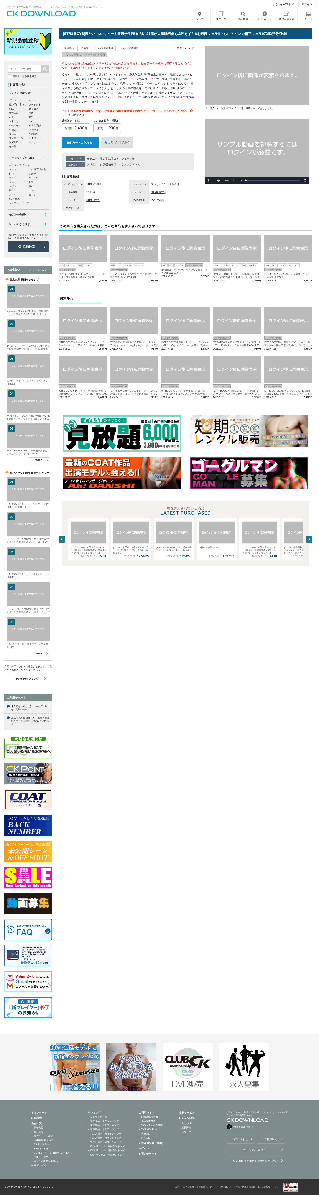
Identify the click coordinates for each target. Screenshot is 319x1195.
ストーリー (15, 121)
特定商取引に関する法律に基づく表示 (255, 1160)
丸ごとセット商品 (43, 1136)
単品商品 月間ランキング (104, 1125)
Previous (62, 539)
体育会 (32, 173)
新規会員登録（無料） (152, 1143)
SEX (11, 108)
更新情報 (186, 1127)
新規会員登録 (286, 19)
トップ (200, 19)
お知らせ (186, 1131)
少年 (11, 182)
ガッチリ (14, 178)
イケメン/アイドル (129, 164)
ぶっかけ (33, 129)
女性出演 (14, 112)
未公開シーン (16, 138)
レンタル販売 (187, 1117)
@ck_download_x (243, 1126)
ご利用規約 (270, 1139)
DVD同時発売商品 (43, 1140)
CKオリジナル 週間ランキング (107, 1146)
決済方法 (146, 1133)
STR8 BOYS (158, 192)
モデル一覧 (40, 1165)
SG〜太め (14, 199)
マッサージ (35, 142)
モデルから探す (18, 214)
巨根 (11, 173)
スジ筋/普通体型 (106, 164)
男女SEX (33, 108)
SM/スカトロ (16, 125)
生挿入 (12, 129)
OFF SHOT (35, 138)
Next (309, 539)
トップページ (39, 1112)
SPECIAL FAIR (41, 1148)
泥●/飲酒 (13, 142)
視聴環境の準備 (149, 1116)
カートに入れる (82, 142)
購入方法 (146, 1137)
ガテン (32, 194)
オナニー (92, 158)
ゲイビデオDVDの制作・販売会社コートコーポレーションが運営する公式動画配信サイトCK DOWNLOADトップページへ (41, 13)
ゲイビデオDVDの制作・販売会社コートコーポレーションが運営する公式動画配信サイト (54, 7)
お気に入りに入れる (119, 142)
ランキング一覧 (98, 1116)
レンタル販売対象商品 (46, 1161)
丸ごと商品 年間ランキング (105, 1142)
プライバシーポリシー (255, 1150)
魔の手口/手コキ (109, 158)
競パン (32, 186)
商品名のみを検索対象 (24, 76)
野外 (31, 117)
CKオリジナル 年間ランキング (107, 1154)
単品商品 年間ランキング (104, 1129)
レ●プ (32, 121)
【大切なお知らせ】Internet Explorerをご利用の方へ (30, 708)
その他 (12, 146)
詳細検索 (29, 246)
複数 (31, 112)
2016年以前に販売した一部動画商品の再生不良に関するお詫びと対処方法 (30, 720)
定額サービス (187, 1112)
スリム (91, 164)
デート (12, 100)
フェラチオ (128, 158)
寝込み (12, 133)
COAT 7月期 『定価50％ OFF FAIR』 (54, 1152)
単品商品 (38, 1131)
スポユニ (14, 186)
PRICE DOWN (41, 1157)
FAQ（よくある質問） (153, 1125)
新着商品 (38, 1127)
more (38, 460)
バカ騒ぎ (33, 133)
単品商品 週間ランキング (104, 1121)
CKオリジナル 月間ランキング (107, 1150)
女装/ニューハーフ (19, 203)
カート (308, 19)
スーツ (12, 194)
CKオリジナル (41, 1144)
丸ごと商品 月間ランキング (105, 1137)
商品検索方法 (148, 1121)
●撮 (11, 117)
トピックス (185, 1123)
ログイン (307, 4)
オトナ (32, 190)
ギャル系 (33, 178)
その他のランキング (27, 678)
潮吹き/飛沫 (35, 125)
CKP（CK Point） (150, 1129)
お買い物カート (148, 1153)
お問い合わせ (240, 1139)
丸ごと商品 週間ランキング (105, 1133)
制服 (31, 182)
